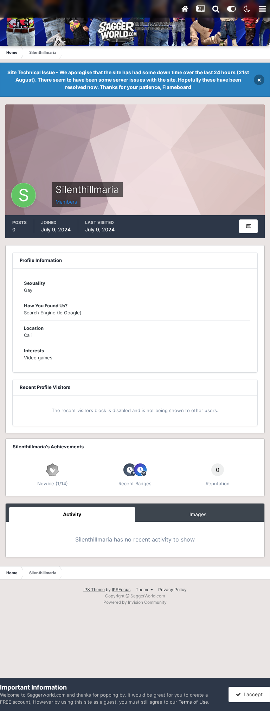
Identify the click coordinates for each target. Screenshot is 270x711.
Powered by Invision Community (135, 602)
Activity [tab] (72, 514)
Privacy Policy (172, 589)
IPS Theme (94, 589)
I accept (252, 694)
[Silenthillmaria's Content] (248, 226)
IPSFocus (121, 589)
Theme (143, 589)
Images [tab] (197, 514)
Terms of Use (193, 702)
